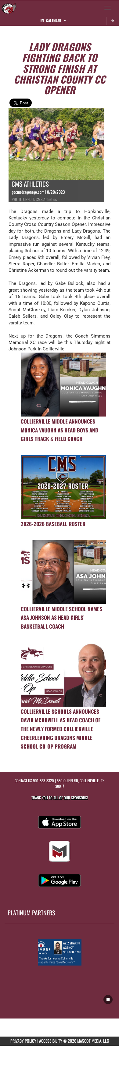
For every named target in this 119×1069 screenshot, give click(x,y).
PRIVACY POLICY (23, 1040)
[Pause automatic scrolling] (108, 999)
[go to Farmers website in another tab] (59, 952)
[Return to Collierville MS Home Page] (9, 8)
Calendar (53, 20)
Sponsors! (79, 798)
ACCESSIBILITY (50, 1040)
